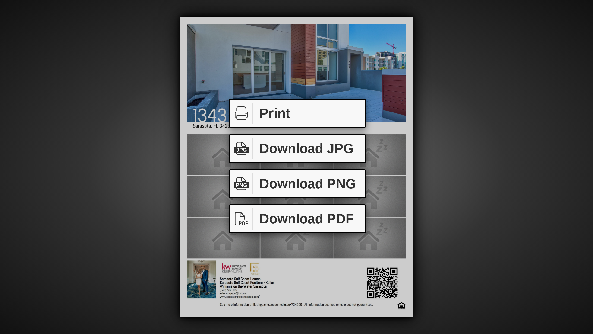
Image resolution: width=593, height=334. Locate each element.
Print (274, 113)
